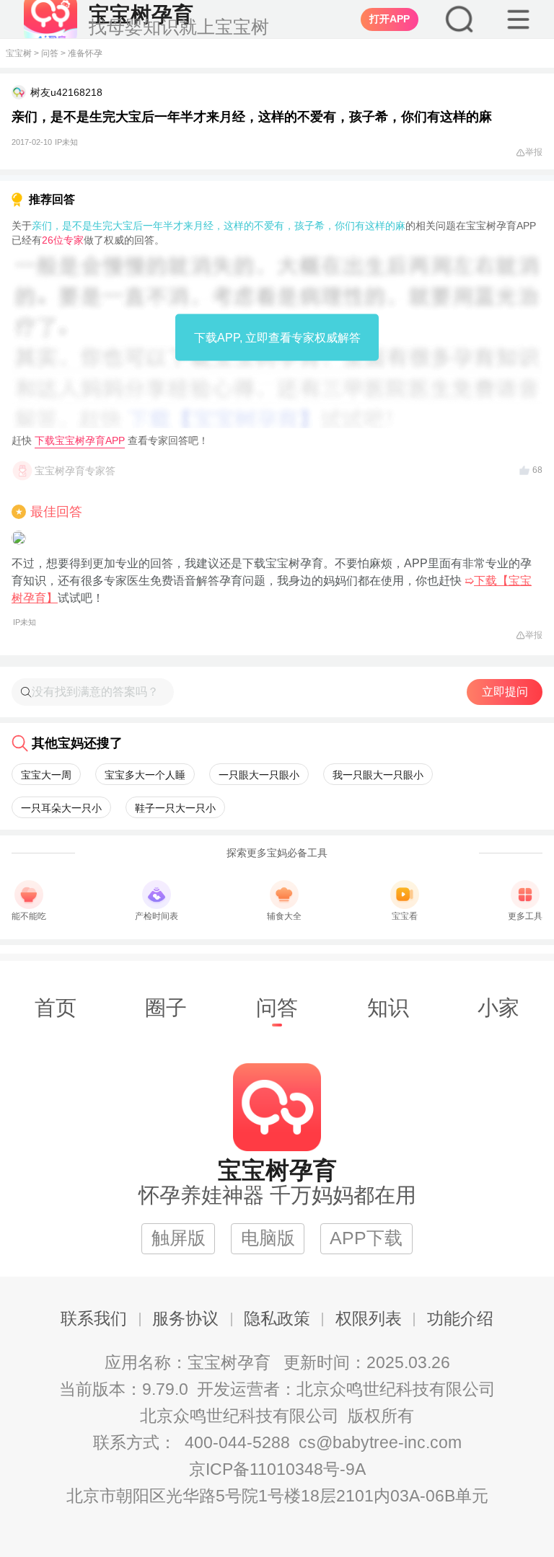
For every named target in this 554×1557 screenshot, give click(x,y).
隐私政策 (277, 1319)
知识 (388, 1007)
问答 (49, 53)
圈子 (166, 1007)
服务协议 (185, 1319)
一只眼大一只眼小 (259, 775)
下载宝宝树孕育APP (80, 440)
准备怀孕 (85, 53)
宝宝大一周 (46, 775)
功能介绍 (460, 1319)
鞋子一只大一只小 (175, 808)
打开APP (389, 19)
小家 (498, 1007)
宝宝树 (19, 53)
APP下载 (366, 1238)
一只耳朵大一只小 (61, 808)
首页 (55, 1007)
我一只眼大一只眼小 (378, 775)
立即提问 (505, 692)
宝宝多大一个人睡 (145, 775)
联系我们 (94, 1319)
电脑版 (268, 1238)
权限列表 (368, 1319)
